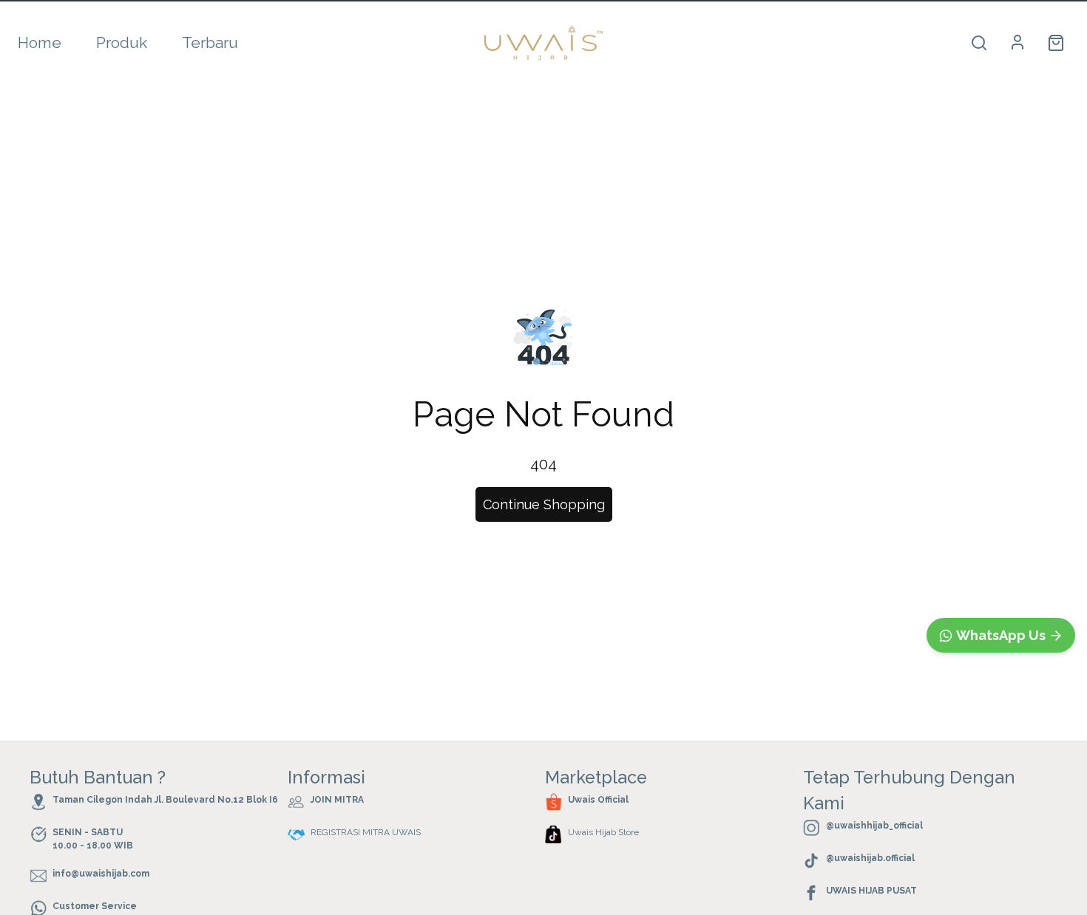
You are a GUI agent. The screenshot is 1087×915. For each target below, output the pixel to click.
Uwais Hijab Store (603, 832)
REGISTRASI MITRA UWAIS (366, 832)
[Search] (979, 43)
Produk (121, 42)
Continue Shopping (544, 504)
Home (39, 42)
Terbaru (210, 42)
